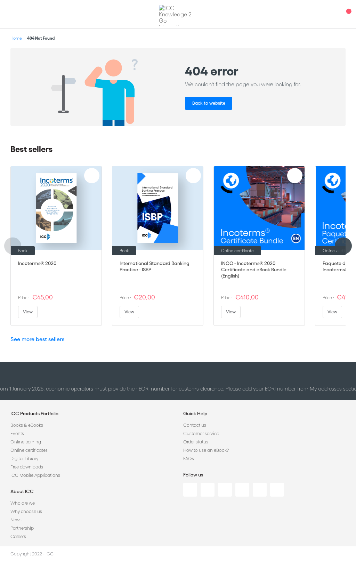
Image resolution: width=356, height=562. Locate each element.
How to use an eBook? (206, 450)
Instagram (242, 490)
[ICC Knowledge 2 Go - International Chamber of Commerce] (178, 15)
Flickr (277, 490)
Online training (25, 441)
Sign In (333, 14)
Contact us (194, 425)
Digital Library (24, 458)
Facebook (225, 490)
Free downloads (26, 466)
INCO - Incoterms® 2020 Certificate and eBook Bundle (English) (253, 269)
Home (16, 38)
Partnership (22, 528)
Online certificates (29, 450)
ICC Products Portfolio (34, 413)
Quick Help (195, 413)
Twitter (208, 490)
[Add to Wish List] (91, 175)
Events (17, 433)
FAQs (188, 458)
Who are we (22, 503)
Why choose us (26, 511)
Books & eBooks (26, 425)
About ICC (22, 491)
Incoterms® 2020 (37, 263)
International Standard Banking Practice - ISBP (154, 266)
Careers (18, 536)
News (16, 519)
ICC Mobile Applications (35, 475)
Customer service (201, 433)
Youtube (260, 490)
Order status (195, 441)
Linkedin (190, 490)
